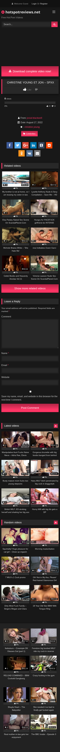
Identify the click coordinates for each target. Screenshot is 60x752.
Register (44, 4)
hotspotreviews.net (22, 12)
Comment (6, 316)
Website (5, 377)
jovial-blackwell (34, 118)
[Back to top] (51, 743)
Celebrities (30, 134)
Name (5, 353)
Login (34, 4)
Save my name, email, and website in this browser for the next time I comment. (29, 398)
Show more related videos (30, 288)
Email (5, 365)
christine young (32, 127)
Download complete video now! (31, 71)
